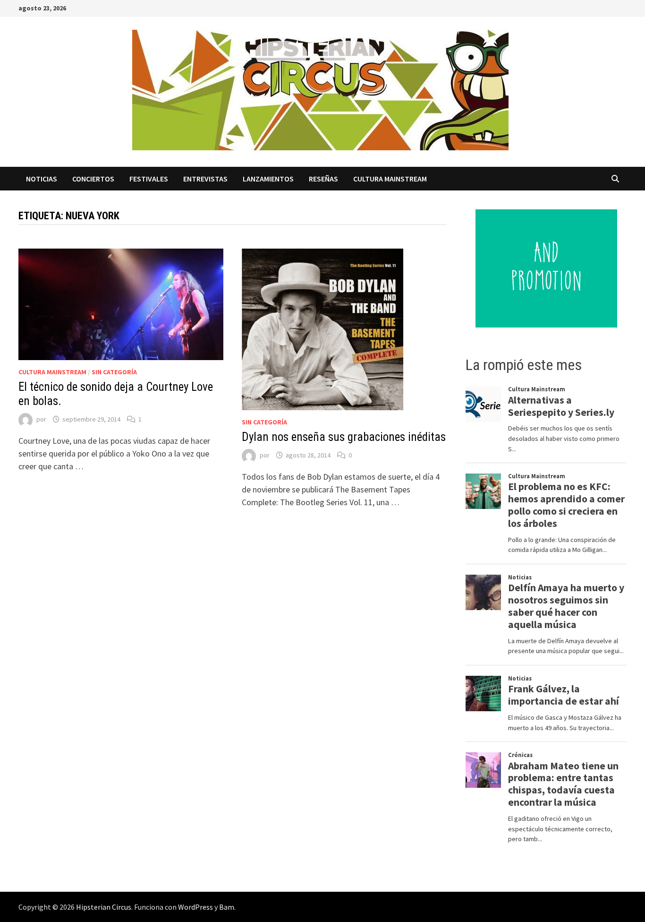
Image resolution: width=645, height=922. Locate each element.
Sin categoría (114, 372)
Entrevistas (205, 178)
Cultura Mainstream (390, 178)
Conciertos (93, 178)
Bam (226, 907)
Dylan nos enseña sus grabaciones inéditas (344, 437)
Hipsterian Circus (103, 907)
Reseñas (323, 178)
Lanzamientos (268, 178)
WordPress (195, 907)
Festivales (148, 178)
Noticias (41, 178)
